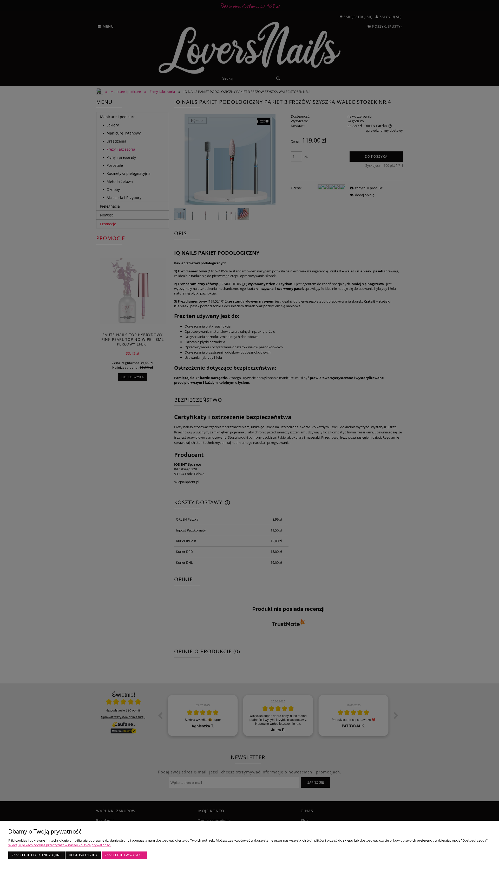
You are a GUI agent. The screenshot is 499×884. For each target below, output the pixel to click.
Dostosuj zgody (83, 855)
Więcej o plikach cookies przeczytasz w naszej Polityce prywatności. (59, 845)
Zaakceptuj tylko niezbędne (37, 855)
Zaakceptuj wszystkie (124, 855)
